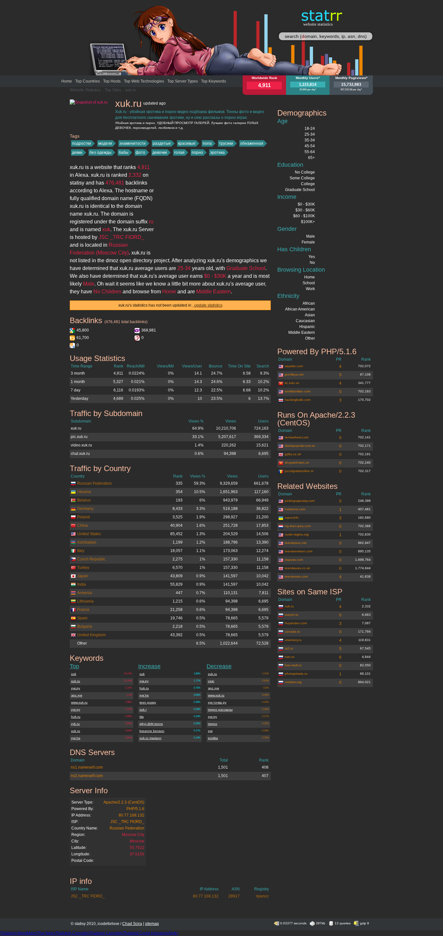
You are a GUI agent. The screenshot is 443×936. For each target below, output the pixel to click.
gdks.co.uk (293, 454)
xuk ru (75, 731)
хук (210, 731)
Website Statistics (85, 90)
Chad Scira (132, 923)
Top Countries (87, 81)
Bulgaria (84, 626)
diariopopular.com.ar (300, 445)
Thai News (46, 933)
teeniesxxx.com (296, 576)
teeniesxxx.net (295, 543)
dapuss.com (294, 559)
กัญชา (173, 933)
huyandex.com (296, 623)
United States (89, 534)
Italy (80, 550)
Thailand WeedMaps (18, 933)
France (83, 609)
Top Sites (113, 90)
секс (211, 681)
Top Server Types (182, 81)
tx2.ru (289, 648)
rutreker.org (293, 682)
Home (66, 81)
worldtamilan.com (297, 391)
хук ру (75, 709)
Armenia (84, 593)
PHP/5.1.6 (135, 808)
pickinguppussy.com (300, 500)
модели (105, 143)
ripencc (262, 896)
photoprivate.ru (296, 673)
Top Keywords (213, 81)
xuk (73, 674)
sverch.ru (291, 614)
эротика (217, 152)
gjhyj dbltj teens (151, 724)
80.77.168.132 (131, 815)
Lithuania (85, 601)
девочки (159, 152)
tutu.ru (289, 657)
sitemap (152, 923)
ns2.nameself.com (87, 775)
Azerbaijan (86, 542)
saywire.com (294, 366)
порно (197, 152)
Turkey (83, 567)
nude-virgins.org (297, 534)
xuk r (143, 709)
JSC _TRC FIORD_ (127, 821)
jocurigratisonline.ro (299, 471)
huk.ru (75, 716)
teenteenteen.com (298, 551)
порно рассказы (220, 709)
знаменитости (132, 143)
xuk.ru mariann (150, 738)
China (82, 525)
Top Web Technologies (144, 81)
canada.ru (292, 631)
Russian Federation (94, 483)
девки (77, 152)
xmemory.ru (293, 640)
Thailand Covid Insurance (145, 933)
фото (140, 152)
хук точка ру (217, 702)
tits (141, 716)
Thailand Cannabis (72, 933)
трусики (226, 143)
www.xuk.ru (79, 702)
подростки (81, 143)
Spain (82, 618)
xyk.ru (75, 724)
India (81, 584)
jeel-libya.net (294, 374)
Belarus (84, 500)
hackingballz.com (297, 399)
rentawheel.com (296, 437)
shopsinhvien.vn (297, 462)
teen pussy (147, 702)
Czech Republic (91, 559)
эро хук (76, 695)
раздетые (162, 143)
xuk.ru (130, 90)
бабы (123, 152)
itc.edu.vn (292, 383)
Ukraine (84, 492)
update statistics (208, 305)
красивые (187, 143)
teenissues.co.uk (297, 568)
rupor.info (292, 517)
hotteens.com (295, 509)
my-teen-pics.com (298, 526)
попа (207, 143)
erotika (213, 738)
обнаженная (251, 143)
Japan (82, 576)
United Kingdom (91, 635)
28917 (234, 896)
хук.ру (75, 688)
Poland (83, 517)
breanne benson (151, 731)
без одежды (101, 152)
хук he (75, 738)
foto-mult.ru (293, 665)
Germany (85, 508)
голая (179, 152)
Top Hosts (112, 81)
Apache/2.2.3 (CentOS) (123, 802)
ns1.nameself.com (87, 767)
